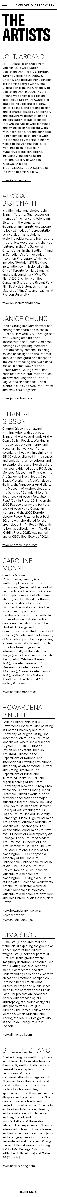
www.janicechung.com (18, 398)
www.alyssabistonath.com (21, 303)
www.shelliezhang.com (18, 1166)
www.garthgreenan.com (19, 919)
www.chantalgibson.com (19, 545)
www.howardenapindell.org (21, 910)
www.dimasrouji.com (17, 1034)
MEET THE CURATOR (28, 1191)
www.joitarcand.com (16, 180)
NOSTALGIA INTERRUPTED (35, 4)
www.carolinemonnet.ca (19, 692)
